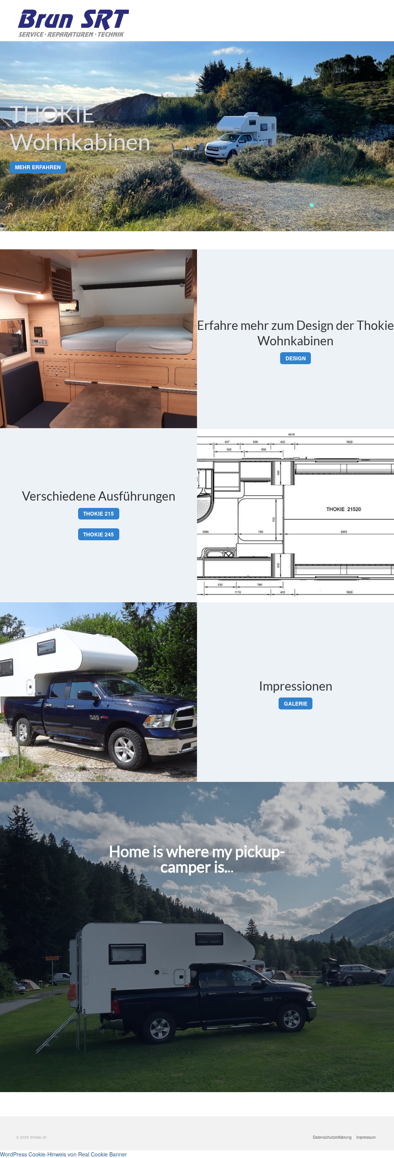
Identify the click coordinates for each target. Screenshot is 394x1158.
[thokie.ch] (72, 23)
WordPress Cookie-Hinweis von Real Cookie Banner (63, 1154)
